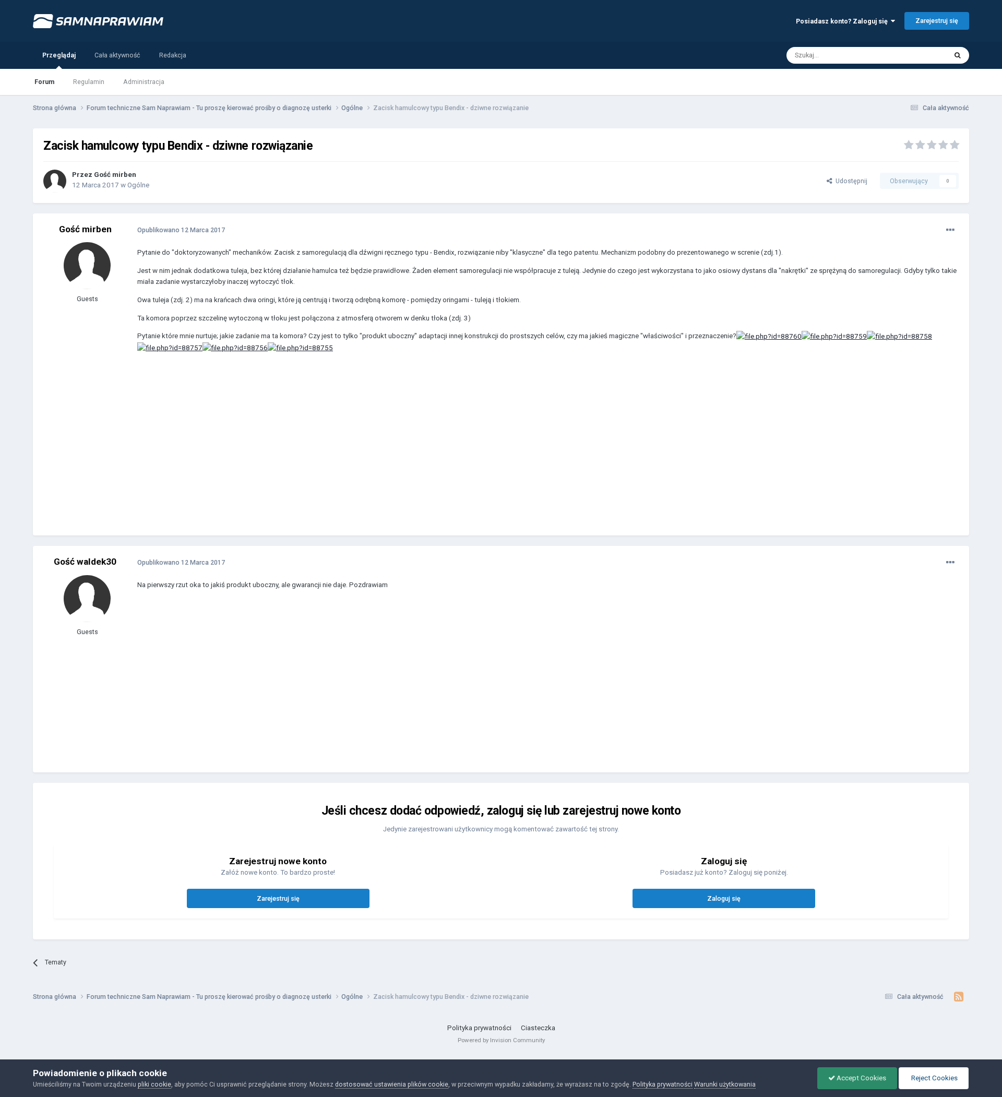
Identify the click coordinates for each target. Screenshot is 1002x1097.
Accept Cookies (860, 1078)
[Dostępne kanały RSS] (959, 997)
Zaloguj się (724, 898)
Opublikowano (181, 230)
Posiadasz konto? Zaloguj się (843, 21)
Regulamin (88, 82)
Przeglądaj (59, 55)
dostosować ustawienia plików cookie (391, 1084)
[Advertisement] (327, 452)
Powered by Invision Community (501, 1040)
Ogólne (138, 185)
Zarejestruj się (936, 21)
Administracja (143, 82)
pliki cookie (154, 1084)
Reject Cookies (934, 1078)
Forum (44, 82)
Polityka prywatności (479, 1028)
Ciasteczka (538, 1028)
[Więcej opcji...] (950, 230)
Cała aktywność (117, 55)
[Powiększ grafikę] (769, 336)
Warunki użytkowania (725, 1084)
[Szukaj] (957, 55)
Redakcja (172, 55)
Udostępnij (849, 181)
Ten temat (919, 54)
